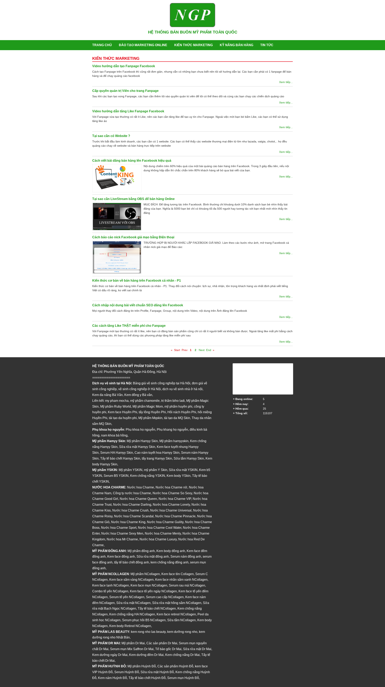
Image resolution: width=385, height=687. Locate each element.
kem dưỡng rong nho (182, 631)
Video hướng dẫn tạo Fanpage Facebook (123, 66)
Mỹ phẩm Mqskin (150, 418)
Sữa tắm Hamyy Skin (189, 458)
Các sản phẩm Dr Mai (161, 643)
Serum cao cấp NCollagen (165, 597)
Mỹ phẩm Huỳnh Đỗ (142, 666)
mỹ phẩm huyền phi (178, 406)
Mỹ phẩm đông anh (141, 551)
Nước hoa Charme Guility (165, 522)
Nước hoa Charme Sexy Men (122, 533)
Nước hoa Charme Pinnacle (175, 516)
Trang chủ (102, 45)
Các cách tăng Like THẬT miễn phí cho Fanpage (129, 325)
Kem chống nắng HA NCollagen (132, 614)
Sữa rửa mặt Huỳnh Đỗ (157, 672)
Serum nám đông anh (185, 556)
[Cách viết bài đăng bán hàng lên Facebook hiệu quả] (118, 178)
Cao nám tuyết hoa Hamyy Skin (157, 452)
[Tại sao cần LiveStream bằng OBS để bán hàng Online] (118, 216)
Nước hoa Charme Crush (130, 510)
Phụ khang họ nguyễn (172, 429)
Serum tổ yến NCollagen (126, 597)
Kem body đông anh (170, 551)
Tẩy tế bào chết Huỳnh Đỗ (147, 678)
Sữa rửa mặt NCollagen (133, 603)
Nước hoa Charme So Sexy (172, 493)
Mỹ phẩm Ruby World (115, 406)
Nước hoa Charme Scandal (134, 516)
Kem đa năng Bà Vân (107, 395)
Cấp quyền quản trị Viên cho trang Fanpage (125, 90)
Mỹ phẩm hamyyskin (173, 441)
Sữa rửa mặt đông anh (153, 556)
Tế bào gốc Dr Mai (168, 649)
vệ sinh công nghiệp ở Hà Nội (139, 389)
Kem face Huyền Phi (122, 412)
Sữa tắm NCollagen (181, 620)
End (208, 350)
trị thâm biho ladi (173, 400)
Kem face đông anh (121, 556)
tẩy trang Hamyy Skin (157, 458)
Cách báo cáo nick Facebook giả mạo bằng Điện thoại (133, 237)
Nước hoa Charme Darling (132, 504)
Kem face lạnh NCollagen (110, 585)
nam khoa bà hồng (114, 435)
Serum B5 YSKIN (116, 475)
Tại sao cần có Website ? (111, 136)
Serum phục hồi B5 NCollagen (144, 620)
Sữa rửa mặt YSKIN (183, 470)
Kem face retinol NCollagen (176, 614)
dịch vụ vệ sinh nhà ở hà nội (182, 389)
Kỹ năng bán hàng (236, 45)
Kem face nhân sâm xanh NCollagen (181, 579)
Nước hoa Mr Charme (122, 539)
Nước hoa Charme (140, 487)
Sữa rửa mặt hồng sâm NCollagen (176, 603)
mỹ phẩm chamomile (145, 400)
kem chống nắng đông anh (169, 562)
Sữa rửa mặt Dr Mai (197, 649)
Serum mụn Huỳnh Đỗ (183, 678)
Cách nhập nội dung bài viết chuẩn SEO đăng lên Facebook (137, 305)
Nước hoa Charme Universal (170, 510)
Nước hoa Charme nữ (171, 487)
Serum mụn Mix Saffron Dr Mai (132, 649)
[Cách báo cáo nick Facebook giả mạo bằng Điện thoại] (118, 257)
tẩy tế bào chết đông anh (131, 562)
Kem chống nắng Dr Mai (182, 655)
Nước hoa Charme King (128, 522)
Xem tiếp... (286, 82)
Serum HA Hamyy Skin (116, 452)
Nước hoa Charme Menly (163, 533)
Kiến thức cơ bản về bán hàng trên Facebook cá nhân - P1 (136, 280)
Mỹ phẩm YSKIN (130, 470)
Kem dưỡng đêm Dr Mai (146, 655)
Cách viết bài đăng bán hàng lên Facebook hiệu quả (131, 160)
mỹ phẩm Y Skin (155, 470)
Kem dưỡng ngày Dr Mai (110, 655)
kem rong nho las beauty (148, 631)
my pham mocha (117, 400)
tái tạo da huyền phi (123, 418)
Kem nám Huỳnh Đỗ (112, 678)
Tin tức (266, 45)
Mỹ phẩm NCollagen (145, 574)
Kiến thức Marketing (193, 45)
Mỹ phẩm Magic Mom (148, 406)
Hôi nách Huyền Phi (181, 412)
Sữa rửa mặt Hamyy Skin (137, 447)
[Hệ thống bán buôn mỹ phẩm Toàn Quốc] (192, 26)
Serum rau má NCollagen (187, 585)
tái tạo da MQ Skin (177, 418)
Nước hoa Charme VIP (175, 498)
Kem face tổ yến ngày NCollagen (153, 591)
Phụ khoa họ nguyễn (140, 429)
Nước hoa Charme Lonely (171, 504)
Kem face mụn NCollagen (149, 585)
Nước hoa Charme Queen (138, 498)
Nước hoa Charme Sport (118, 527)
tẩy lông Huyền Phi (152, 412)
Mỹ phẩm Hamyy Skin (142, 441)
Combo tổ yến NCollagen (110, 591)
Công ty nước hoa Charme (132, 493)
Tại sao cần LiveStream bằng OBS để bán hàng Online (133, 199)
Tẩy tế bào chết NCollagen (157, 608)
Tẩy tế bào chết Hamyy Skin (120, 458)
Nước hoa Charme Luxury (158, 539)
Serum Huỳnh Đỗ (126, 672)
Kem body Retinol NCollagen (130, 626)
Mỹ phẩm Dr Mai (133, 643)
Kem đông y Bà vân (138, 395)
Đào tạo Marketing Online (143, 45)
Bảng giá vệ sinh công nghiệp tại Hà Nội (161, 383)
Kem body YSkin (178, 475)
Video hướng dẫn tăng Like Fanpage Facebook (128, 111)
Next (202, 350)
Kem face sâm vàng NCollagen (131, 579)
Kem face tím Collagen (177, 574)
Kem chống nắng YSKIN (147, 475)
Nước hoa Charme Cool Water (159, 527)
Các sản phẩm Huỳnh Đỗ (175, 666)
